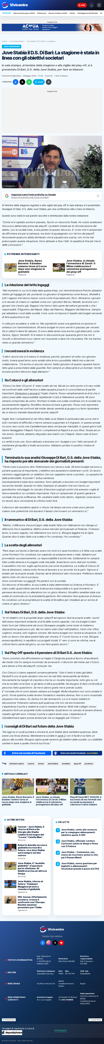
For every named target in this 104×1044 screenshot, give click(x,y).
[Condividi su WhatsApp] (29, 82)
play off (77, 764)
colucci (31, 764)
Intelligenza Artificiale (87, 13)
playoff (31, 581)
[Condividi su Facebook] (15, 82)
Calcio (72, 13)
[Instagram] (48, 942)
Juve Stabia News (16, 41)
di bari (41, 764)
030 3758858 (67, 1000)
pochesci (89, 764)
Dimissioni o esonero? (27, 393)
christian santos (16, 764)
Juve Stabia (53, 764)
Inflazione (41, 13)
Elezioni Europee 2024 (24, 13)
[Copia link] (48, 82)
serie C (62, 735)
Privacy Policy (10, 1020)
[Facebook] (42, 942)
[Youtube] (61, 942)
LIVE (83, 5)
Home (4, 41)
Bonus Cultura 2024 (58, 13)
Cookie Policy (96, 1020)
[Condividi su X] (22, 82)
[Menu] (99, 5)
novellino (66, 764)
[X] (55, 942)
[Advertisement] (52, 112)
